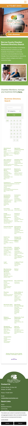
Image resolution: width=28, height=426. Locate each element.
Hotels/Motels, (17, 263)
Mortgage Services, (18, 308)
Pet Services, (17, 282)
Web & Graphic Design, (8, 190)
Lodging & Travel (18, 262)
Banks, (15, 216)
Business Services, (18, 173)
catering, (16, 172)
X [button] (20, 137)
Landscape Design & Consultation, (8, 250)
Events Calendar (18, 353)
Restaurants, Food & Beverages (19, 318)
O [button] (17, 130)
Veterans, (6, 223)
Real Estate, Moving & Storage (19, 305)
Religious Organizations (7, 318)
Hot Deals (8, 354)
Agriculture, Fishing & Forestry (19, 149)
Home (2, 404)
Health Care (7, 237)
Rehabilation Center (18, 165)
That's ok (20, 423)
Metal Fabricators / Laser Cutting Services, (19, 256)
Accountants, (17, 175)
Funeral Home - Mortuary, (7, 284)
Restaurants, (17, 319)
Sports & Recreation (17, 327)
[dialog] (14, 418)
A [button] (11, 120)
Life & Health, (17, 221)
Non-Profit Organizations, (7, 219)
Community (4, 409)
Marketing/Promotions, (8, 155)
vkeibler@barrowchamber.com (9, 398)
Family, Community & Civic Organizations (7, 215)
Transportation (7, 336)
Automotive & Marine (7, 169)
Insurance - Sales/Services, (17, 218)
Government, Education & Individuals (17, 228)
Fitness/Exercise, (17, 331)
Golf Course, (16, 329)
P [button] (20, 130)
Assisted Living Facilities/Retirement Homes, (18, 163)
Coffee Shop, (17, 320)
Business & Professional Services (17, 170)
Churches (6, 319)
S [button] (17, 133)
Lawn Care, (6, 255)
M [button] (11, 130)
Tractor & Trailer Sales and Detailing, (8, 177)
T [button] (20, 133)
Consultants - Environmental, (17, 298)
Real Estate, (16, 307)
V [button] (14, 137)
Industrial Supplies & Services (17, 248)
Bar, (22, 321)
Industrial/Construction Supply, (19, 254)
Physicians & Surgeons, (8, 294)
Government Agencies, (19, 232)
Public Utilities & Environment (18, 293)
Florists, (5, 333)
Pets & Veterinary (18, 280)
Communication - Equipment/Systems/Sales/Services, (11, 189)
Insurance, (20, 172)
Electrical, (6, 277)
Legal (5, 262)
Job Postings (14, 354)
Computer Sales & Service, (7, 187)
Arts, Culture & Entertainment (7, 160)
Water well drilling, (18, 200)
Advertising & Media (7, 149)
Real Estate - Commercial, (17, 310)
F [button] (14, 124)
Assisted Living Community (18, 160)
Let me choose (4, 419)
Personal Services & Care (8, 281)
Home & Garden (8, 247)
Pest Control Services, (8, 248)
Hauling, (5, 338)
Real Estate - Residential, (17, 312)
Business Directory (10, 353)
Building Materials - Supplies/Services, (8, 202)
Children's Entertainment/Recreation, (9, 164)
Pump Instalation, (17, 199)
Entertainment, (7, 162)
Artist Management (7, 165)
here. (20, 92)
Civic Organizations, (8, 221)
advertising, (6, 154)
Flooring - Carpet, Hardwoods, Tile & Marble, (7, 253)
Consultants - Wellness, (8, 242)
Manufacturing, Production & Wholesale (7, 270)
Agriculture (16, 154)
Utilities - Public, (17, 296)
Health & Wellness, (7, 286)
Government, (17, 231)
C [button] (17, 120)
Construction (17, 182)
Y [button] (14, 140)
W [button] (17, 137)
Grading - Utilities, (18, 300)
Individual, (16, 230)
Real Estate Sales (8, 304)
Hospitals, (6, 241)
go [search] (14, 114)
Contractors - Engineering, (6, 204)
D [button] (20, 120)
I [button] (11, 127)
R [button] (14, 133)
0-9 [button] (7, 120)
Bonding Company (7, 227)
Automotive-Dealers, (8, 173)
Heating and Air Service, (17, 240)
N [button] (14, 130)
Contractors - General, (8, 200)
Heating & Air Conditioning (17, 237)
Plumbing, (16, 197)
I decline (7, 423)
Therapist (16, 270)
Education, (21, 230)
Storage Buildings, (18, 257)
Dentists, (5, 293)
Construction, (6, 198)
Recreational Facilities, (19, 330)
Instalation (16, 241)
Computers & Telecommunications (9, 183)
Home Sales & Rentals (8, 306)
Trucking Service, (7, 339)
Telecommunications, (8, 185)
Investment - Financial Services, (18, 220)
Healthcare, (6, 238)
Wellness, (6, 285)
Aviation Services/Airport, (7, 341)
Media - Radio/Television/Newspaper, (10, 152)
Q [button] (11, 133)
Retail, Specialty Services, (7, 331)
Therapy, (5, 210)
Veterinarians (17, 283)
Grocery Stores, (7, 332)
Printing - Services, (7, 150)
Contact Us (19, 354)
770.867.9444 (15, 5)
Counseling (7, 208)
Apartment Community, (8, 220)
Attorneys (6, 263)
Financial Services (8, 226)
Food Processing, (18, 321)
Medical (16, 269)
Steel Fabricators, (7, 274)
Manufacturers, (7, 272)
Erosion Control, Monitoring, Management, (17, 152)
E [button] (11, 124)
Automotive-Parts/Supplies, (7, 175)
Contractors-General (17, 195)
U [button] (11, 137)
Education (17, 208)
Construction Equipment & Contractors (7, 196)
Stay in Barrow (5, 411)
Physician (6, 292)
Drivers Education (18, 210)
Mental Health (10, 210)
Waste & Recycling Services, (18, 295)
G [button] (17, 124)
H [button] (20, 124)
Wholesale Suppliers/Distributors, (8, 276)
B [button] (14, 120)
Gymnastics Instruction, (19, 332)
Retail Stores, (6, 329)
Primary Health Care (8, 295)
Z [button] (17, 140)
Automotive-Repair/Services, (7, 172)
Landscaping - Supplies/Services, (18, 252)
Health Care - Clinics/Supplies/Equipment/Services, (11, 240)
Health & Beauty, (7, 287)
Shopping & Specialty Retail (8, 327)
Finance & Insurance (17, 214)
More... (5, 156)
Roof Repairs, (17, 198)
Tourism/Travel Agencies (17, 265)
